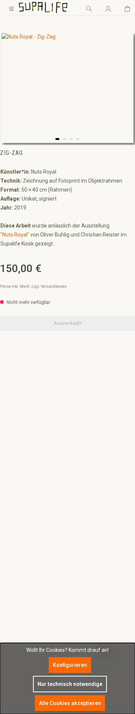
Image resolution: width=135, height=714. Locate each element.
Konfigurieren (70, 665)
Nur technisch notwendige (70, 684)
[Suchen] (89, 7)
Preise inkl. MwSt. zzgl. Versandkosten (33, 286)
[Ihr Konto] (108, 7)
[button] (57, 139)
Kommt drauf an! (89, 650)
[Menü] (11, 7)
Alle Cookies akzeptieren (70, 703)
